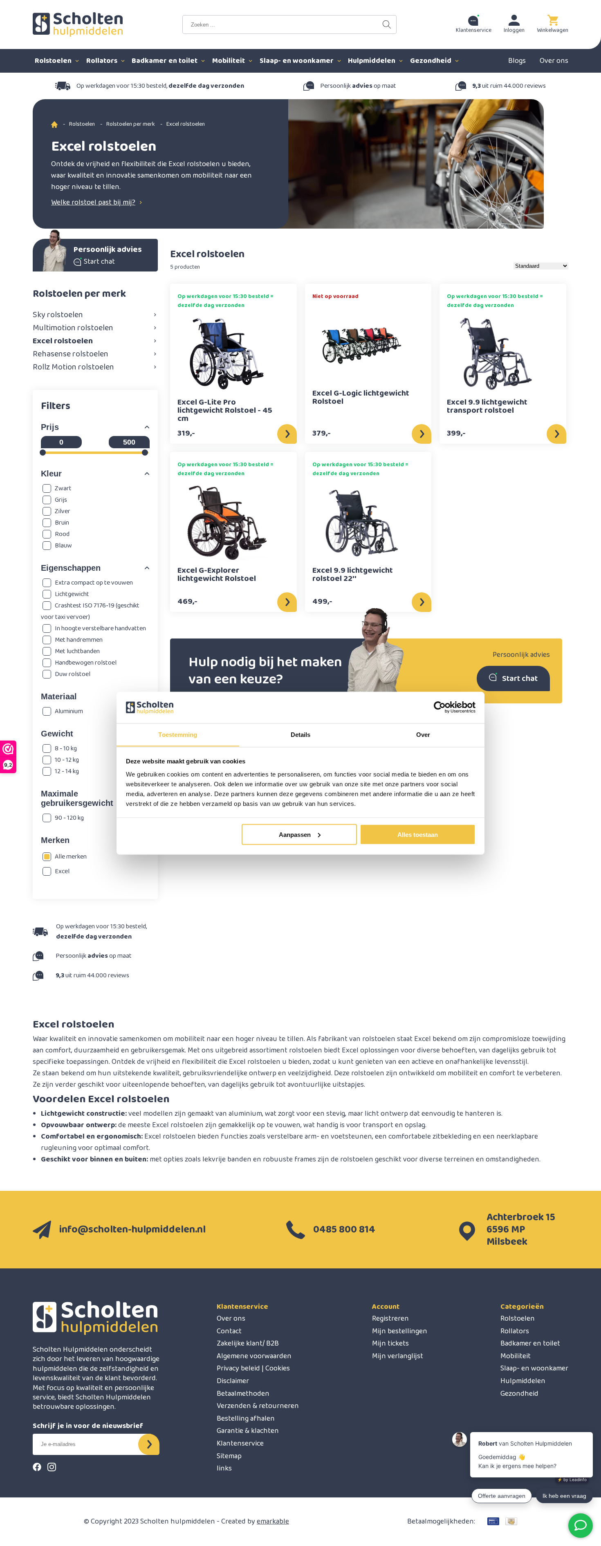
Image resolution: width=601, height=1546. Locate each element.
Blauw (63, 546)
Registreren (390, 1318)
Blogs (517, 61)
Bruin (62, 523)
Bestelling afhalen (246, 1418)
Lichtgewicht (72, 594)
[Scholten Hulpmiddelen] (78, 24)
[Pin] (493, 1521)
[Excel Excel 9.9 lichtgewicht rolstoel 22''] (361, 522)
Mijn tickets (390, 1343)
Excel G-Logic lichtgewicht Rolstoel (360, 398)
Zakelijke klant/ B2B (248, 1343)
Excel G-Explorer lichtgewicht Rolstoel (216, 575)
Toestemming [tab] (177, 734)
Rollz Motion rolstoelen (73, 367)
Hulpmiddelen (372, 61)
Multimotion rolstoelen (73, 327)
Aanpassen (295, 834)
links (224, 1468)
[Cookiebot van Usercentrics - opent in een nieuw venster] (439, 707)
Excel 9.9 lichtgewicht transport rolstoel (487, 407)
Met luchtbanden (77, 651)
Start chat (520, 678)
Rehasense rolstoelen (70, 353)
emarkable (273, 1521)
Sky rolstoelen (58, 314)
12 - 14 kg (67, 771)
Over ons (554, 61)
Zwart (63, 488)
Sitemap (229, 1456)
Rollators (102, 61)
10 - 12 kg (67, 760)
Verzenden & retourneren (258, 1406)
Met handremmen (79, 640)
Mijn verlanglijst (397, 1356)
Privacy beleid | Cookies (253, 1368)
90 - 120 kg (69, 818)
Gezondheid (431, 61)
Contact (229, 1331)
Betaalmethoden (243, 1393)
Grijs (61, 500)
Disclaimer (233, 1381)
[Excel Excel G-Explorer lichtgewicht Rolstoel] (226, 522)
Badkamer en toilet (165, 61)
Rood (62, 534)
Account (385, 1306)
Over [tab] (423, 734)
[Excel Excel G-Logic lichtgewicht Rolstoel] (361, 345)
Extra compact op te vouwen (94, 583)
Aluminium (69, 711)
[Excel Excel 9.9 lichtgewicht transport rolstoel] (496, 354)
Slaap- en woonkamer (297, 61)
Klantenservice (242, 1306)
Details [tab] (301, 734)
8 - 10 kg (66, 748)
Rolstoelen (54, 61)
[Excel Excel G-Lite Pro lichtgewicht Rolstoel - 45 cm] (226, 354)
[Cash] (511, 1521)
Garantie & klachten (248, 1431)
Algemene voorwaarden (254, 1356)
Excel (62, 871)
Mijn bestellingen (399, 1331)
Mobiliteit (229, 61)
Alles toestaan (417, 834)
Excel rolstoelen (63, 340)
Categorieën (522, 1306)
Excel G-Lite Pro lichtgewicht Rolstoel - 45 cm (224, 410)
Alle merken (71, 857)
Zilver (62, 511)
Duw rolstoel (72, 674)
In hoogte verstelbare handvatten (100, 628)
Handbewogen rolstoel (86, 663)
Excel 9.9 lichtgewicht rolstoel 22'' (352, 575)
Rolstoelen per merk (130, 124)
